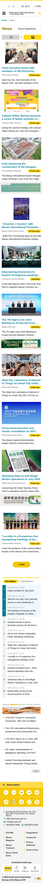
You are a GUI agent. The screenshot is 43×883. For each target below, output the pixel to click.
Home (4, 20)
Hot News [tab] (10, 581)
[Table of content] (3, 13)
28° (27, 6)
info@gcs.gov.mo (14, 822)
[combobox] (29, 29)
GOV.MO (9, 833)
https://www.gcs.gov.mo (16, 819)
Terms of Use (32, 850)
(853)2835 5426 (31, 825)
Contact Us (31, 837)
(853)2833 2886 (13, 825)
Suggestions (32, 833)
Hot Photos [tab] (27, 581)
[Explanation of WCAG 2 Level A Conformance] (38, 879)
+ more (36, 771)
